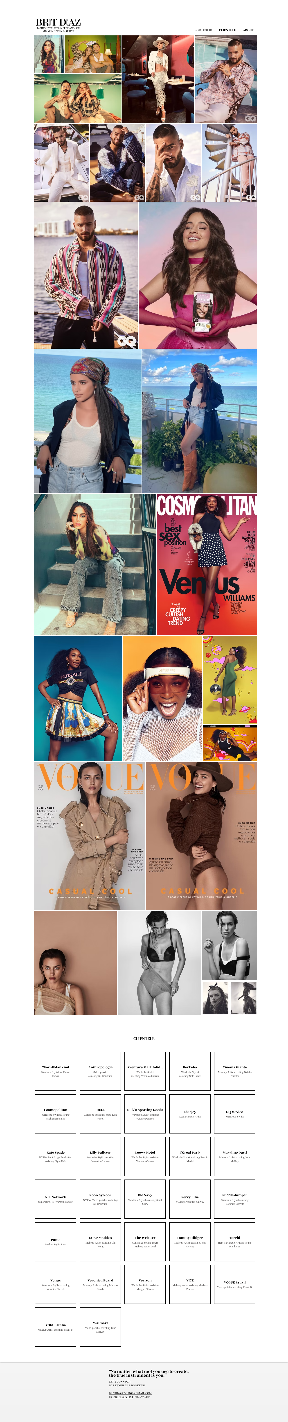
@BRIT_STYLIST (122, 1397)
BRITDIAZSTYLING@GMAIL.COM (130, 1393)
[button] (55, 1071)
